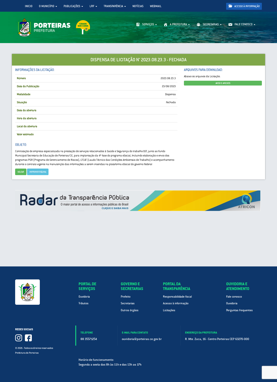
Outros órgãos (129, 310)
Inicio (28, 6)
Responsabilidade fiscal (177, 296)
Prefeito (125, 296)
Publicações (72, 6)
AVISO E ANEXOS (223, 83)
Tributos (84, 303)
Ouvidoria (84, 296)
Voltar (21, 171)
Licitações (169, 310)
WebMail (155, 6)
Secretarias (128, 303)
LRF (92, 6)
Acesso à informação (247, 6)
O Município (47, 6)
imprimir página (37, 171)
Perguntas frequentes (239, 310)
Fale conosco (234, 296)
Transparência (114, 6)
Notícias (137, 6)
